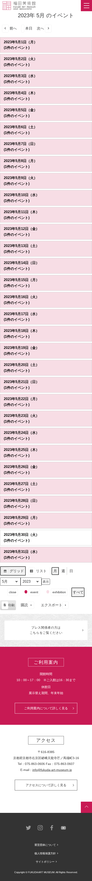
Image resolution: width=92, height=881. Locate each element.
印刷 (8, 606)
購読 (24, 605)
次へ (40, 28)
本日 (28, 28)
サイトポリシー (45, 861)
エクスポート (51, 605)
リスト (37, 572)
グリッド (13, 572)
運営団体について (45, 844)
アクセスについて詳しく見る (46, 785)
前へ (13, 28)
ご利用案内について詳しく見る (46, 708)
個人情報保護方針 (45, 853)
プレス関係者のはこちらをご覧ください (46, 630)
